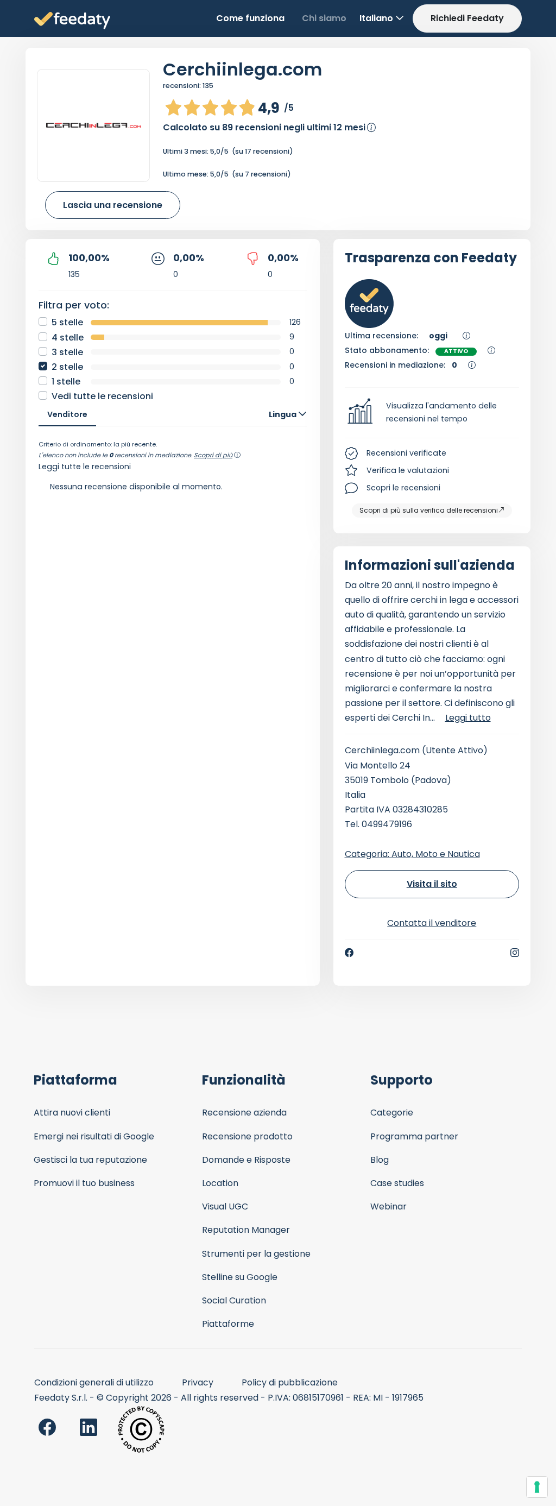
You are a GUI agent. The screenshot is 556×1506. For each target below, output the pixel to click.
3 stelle (67, 352)
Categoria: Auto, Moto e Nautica (412, 854)
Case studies (397, 1183)
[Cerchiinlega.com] (93, 125)
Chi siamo (324, 18)
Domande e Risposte (246, 1160)
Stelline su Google (239, 1277)
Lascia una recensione (112, 205)
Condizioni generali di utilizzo (94, 1382)
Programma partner (414, 1136)
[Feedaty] (72, 21)
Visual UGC (225, 1206)
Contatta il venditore (431, 923)
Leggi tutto (468, 717)
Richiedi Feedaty (467, 18)
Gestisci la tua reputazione (90, 1160)
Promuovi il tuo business (84, 1183)
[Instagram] (514, 952)
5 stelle (67, 322)
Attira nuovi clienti (72, 1112)
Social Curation (234, 1300)
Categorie (391, 1112)
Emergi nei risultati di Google (94, 1136)
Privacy (197, 1382)
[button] (432, 412)
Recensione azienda (244, 1112)
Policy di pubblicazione (290, 1382)
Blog (379, 1160)
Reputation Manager (246, 1230)
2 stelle (67, 367)
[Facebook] (349, 952)
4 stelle (68, 337)
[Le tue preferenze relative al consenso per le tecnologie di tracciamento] (537, 1487)
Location (220, 1183)
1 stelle (66, 381)
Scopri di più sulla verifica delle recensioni (428, 510)
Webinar (388, 1206)
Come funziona (250, 18)
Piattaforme (228, 1324)
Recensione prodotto (247, 1136)
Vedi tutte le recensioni (102, 396)
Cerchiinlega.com (242, 69)
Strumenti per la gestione (256, 1253)
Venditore (67, 414)
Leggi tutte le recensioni (85, 466)
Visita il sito (432, 884)
